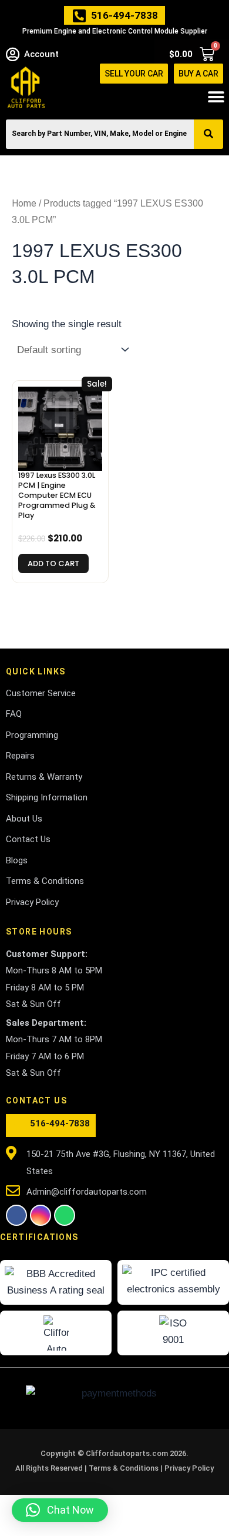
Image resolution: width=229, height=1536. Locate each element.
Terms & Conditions (124, 1468)
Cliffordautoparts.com (127, 1453)
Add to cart (53, 563)
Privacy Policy (189, 1468)
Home (24, 203)
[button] (216, 97)
